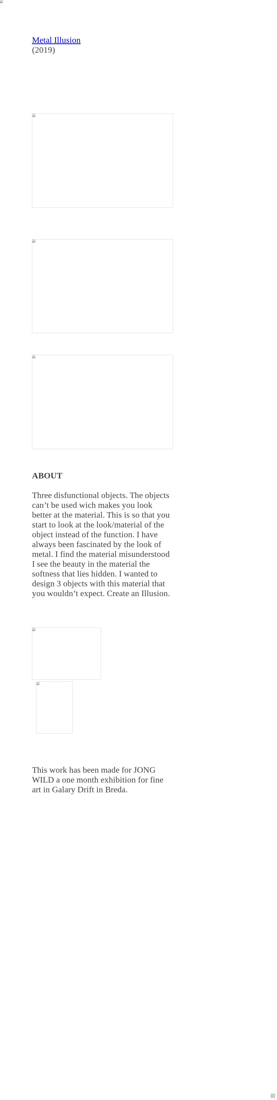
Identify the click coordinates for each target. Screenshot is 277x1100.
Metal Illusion (56, 40)
